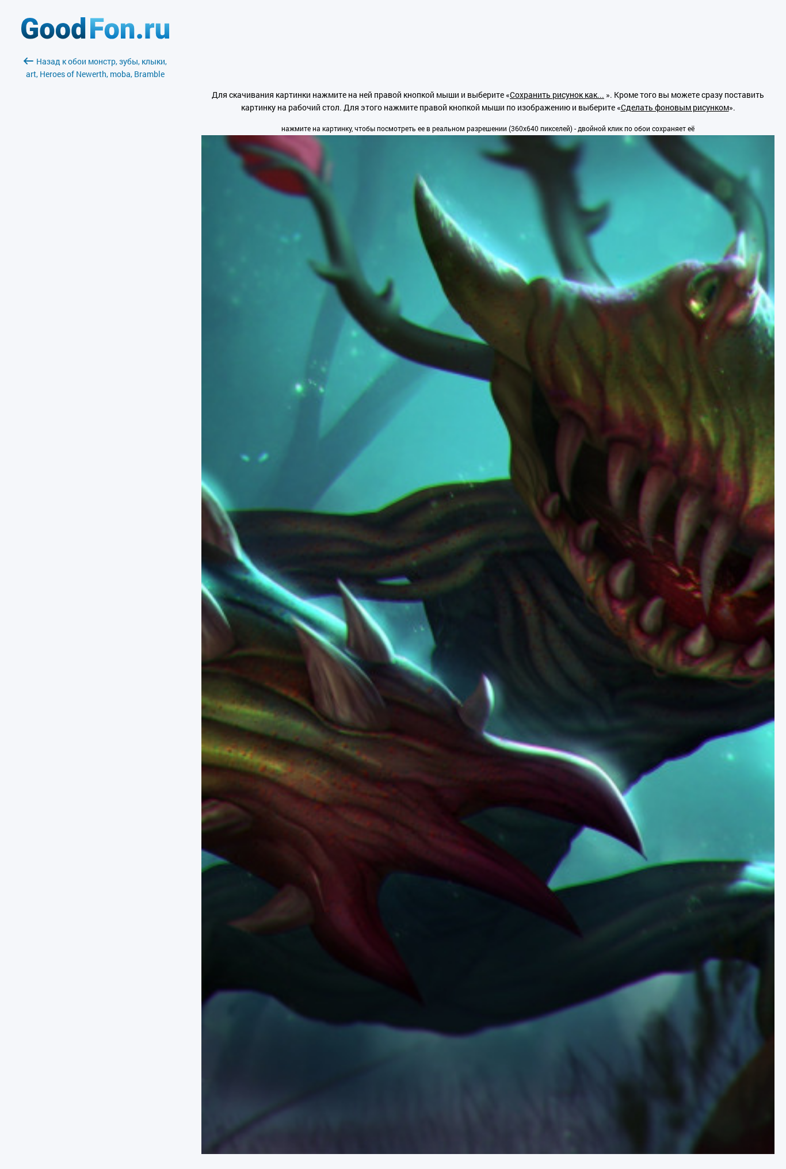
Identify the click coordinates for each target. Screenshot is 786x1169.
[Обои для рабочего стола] (95, 35)
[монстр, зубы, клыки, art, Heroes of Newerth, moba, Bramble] (487, 1150)
